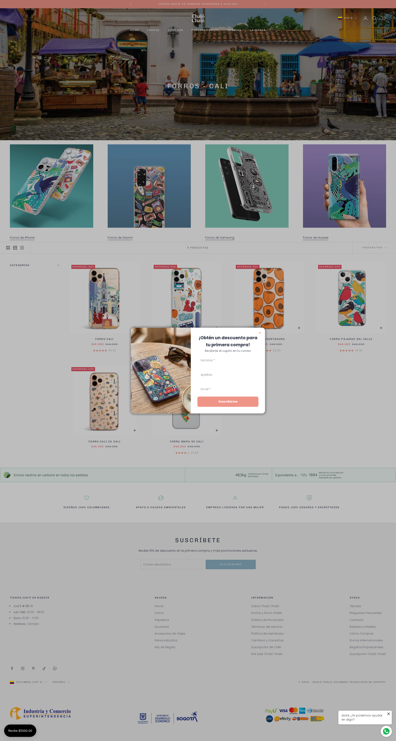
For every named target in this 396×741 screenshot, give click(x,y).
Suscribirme (228, 401)
